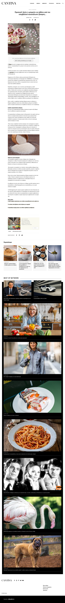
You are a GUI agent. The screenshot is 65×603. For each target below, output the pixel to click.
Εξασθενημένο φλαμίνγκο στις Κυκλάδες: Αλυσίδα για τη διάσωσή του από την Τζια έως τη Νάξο (19, 531)
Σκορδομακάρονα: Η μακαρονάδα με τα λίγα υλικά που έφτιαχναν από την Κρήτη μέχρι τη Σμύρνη (20, 454)
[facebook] (29, 19)
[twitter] (35, 19)
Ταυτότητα (45, 590)
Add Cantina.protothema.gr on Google (23, 60)
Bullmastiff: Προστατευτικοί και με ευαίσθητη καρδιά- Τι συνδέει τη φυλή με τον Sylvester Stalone (20, 570)
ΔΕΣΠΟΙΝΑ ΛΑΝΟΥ (29, 17)
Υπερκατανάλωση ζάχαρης (17, 231)
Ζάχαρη (9, 231)
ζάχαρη (10, 64)
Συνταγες (32, 3)
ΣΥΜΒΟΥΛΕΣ (6, 262)
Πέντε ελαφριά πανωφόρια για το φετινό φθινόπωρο (12, 376)
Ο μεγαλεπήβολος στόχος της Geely (40, 298)
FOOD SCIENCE (51, 262)
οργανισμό (11, 72)
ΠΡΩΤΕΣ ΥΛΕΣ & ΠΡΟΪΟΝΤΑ (24, 262)
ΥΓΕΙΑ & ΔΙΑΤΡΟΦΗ (32, 9)
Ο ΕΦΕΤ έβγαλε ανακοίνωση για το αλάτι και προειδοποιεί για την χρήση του (23, 201)
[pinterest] (32, 19)
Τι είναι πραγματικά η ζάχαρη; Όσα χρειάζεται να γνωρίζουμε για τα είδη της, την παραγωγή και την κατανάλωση (25, 266)
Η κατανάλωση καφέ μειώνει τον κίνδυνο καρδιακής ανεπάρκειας (21, 207)
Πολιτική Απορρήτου (47, 587)
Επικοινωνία (45, 588)
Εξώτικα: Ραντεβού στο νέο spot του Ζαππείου (11, 415)
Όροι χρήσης (45, 585)
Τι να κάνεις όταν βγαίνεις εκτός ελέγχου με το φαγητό (19, 204)
